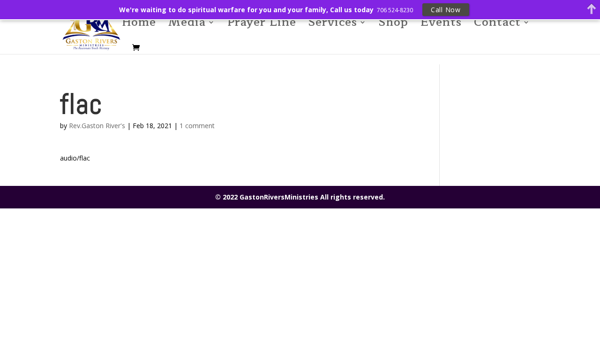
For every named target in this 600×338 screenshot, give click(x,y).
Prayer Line (261, 25)
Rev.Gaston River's (97, 125)
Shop (393, 25)
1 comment (197, 125)
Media (187, 25)
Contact (497, 25)
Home (139, 25)
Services (332, 25)
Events (441, 25)
